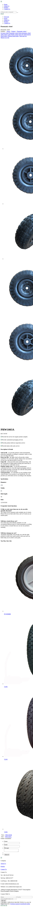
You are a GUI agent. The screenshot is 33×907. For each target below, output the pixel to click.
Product (13, 31)
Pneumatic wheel (21, 31)
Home (5, 4)
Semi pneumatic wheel (25, 33)
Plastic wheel (14, 34)
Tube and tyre (23, 36)
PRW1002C (8, 836)
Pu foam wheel (5, 33)
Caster (9, 34)
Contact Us (4, 869)
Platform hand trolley (13, 36)
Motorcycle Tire (5, 37)
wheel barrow (27, 34)
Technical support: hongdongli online (20, 904)
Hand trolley (4, 36)
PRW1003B (8, 835)
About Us (3, 863)
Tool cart (20, 34)
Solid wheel (4, 34)
